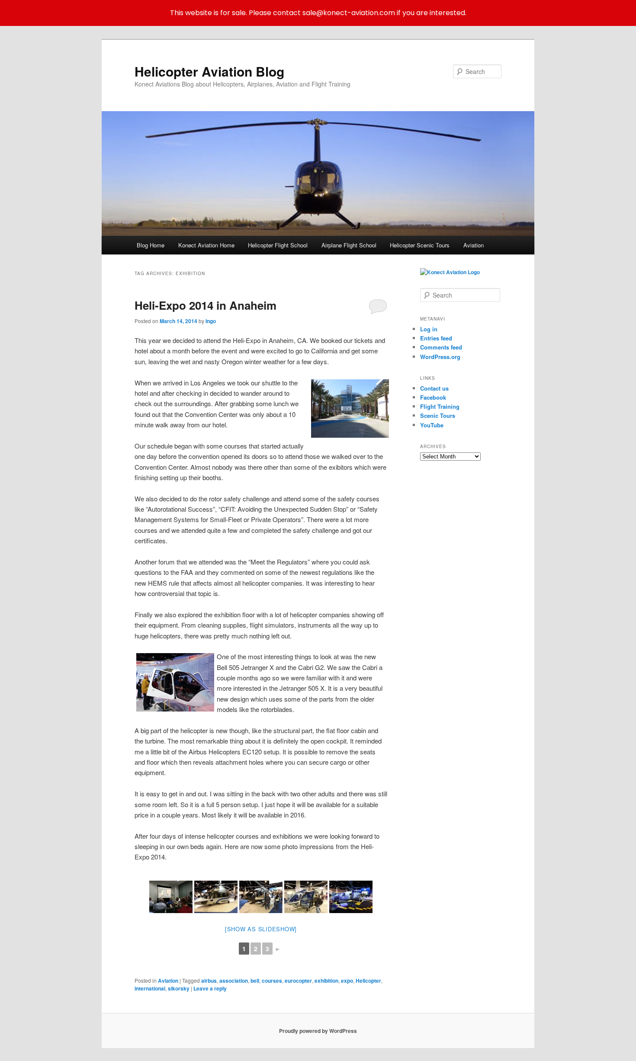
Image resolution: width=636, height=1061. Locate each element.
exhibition (326, 980)
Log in (428, 329)
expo (347, 980)
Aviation (473, 245)
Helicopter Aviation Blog (209, 71)
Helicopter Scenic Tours (420, 245)
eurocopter (298, 980)
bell (255, 980)
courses (272, 980)
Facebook (433, 397)
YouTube (431, 425)
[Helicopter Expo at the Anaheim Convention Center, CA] (348, 408)
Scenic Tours (437, 415)
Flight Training (439, 406)
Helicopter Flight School (278, 245)
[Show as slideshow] (261, 929)
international (150, 988)
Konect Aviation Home (206, 245)
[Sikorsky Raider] (351, 897)
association (233, 980)
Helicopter (368, 980)
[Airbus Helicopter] (216, 897)
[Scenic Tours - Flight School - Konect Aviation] (450, 272)
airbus (209, 980)
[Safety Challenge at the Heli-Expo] (171, 897)
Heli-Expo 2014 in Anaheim (205, 305)
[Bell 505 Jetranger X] (173, 682)
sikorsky (179, 988)
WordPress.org (440, 357)
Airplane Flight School (348, 245)
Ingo (211, 321)
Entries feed (436, 338)
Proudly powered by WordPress (318, 1031)
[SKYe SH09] (306, 897)
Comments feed (441, 347)
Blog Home (150, 245)
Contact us (434, 388)
